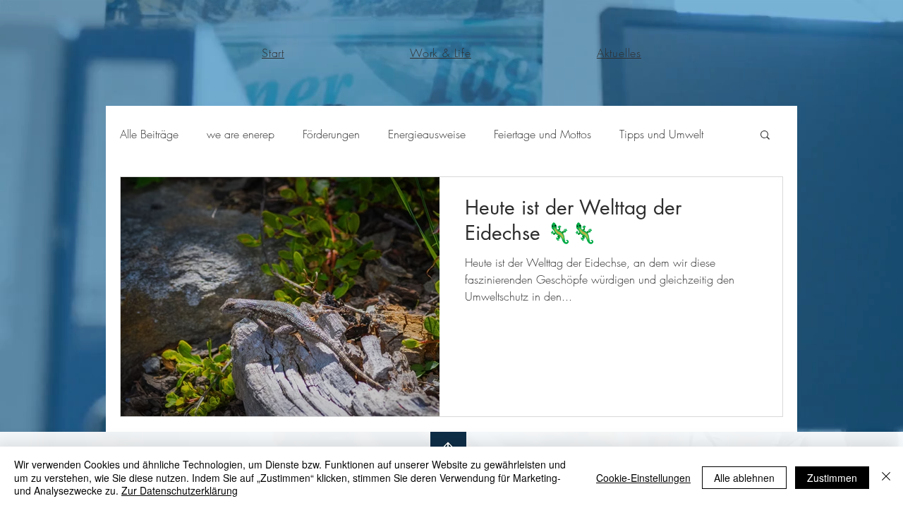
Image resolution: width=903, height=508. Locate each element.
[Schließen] (886, 477)
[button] (765, 135)
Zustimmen (832, 478)
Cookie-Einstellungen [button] (643, 478)
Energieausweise (427, 134)
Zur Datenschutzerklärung (179, 490)
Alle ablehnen (744, 478)
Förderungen (331, 134)
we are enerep (240, 134)
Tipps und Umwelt (661, 134)
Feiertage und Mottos (542, 134)
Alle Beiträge (149, 134)
